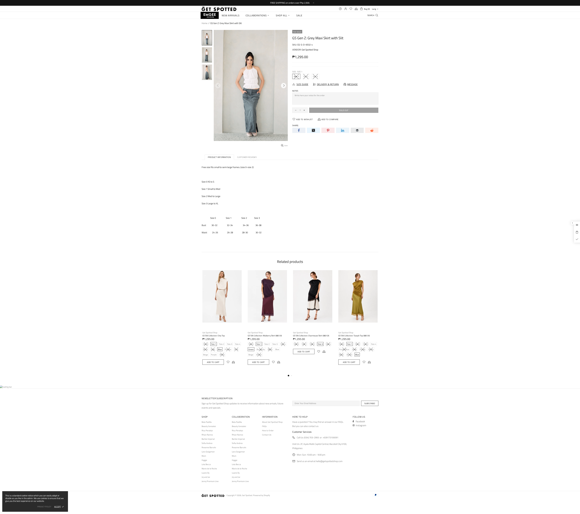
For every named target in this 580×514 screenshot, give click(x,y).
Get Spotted (219, 8)
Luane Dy (205, 473)
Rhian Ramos (207, 434)
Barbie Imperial (208, 439)
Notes (295, 91)
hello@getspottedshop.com (329, 461)
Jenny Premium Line (210, 481)
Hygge (204, 460)
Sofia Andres (207, 443)
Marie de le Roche (209, 468)
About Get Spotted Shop (272, 422)
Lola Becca (206, 464)
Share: (295, 125)
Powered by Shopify (261, 495)
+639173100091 (330, 437)
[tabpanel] (222, 320)
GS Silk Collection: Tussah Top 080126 (354, 335)
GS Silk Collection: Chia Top (213, 335)
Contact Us (266, 434)
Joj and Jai (206, 477)
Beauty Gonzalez (209, 426)
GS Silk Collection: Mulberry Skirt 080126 (265, 335)
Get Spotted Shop (310, 49)
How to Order (268, 430)
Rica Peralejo (207, 430)
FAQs (264, 426)
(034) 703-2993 (311, 437)
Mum (204, 456)
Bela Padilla (207, 422)
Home (205, 23)
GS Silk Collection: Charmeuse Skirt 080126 (311, 335)
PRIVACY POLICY (44, 506)
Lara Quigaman (208, 451)
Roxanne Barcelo (209, 447)
